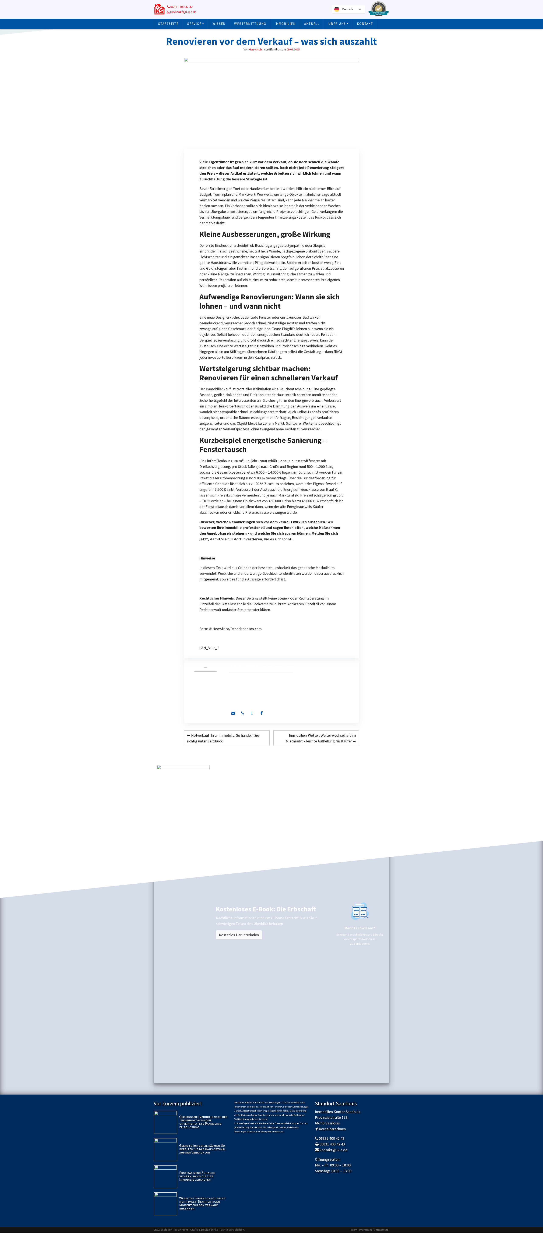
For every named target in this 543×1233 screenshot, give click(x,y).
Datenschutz (381, 1229)
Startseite (168, 24)
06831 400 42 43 (332, 1144)
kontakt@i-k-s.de (183, 12)
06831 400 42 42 (181, 7)
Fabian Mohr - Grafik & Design (191, 1230)
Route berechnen (332, 1128)
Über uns (337, 24)
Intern (354, 1229)
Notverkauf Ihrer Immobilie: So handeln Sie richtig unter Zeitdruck (223, 738)
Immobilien (285, 24)
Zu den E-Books (360, 944)
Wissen (219, 24)
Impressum (365, 1229)
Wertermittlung (250, 24)
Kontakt (365, 24)
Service (194, 24)
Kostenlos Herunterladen (239, 934)
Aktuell (312, 24)
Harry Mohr (256, 49)
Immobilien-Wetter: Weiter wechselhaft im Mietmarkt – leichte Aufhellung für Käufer (321, 738)
